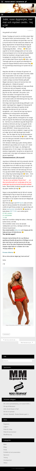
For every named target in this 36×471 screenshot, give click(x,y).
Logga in (5, 427)
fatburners (17, 230)
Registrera (6, 424)
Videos (5, 463)
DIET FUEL (13, 211)
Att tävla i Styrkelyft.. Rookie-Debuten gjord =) (16, 414)
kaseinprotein (10, 209)
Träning (5, 457)
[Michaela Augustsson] (18, 8)
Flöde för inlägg (7, 429)
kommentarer (6, 334)
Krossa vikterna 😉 (9, 252)
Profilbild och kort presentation (11, 452)
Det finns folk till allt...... (10, 340)
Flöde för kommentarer (9, 432)
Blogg (5, 447)
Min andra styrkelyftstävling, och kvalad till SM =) (16, 404)
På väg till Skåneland (9, 406)
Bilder (5, 444)
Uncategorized (7, 460)
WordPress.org (7, 434)
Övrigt (5, 449)
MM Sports (20, 203)
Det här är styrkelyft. (9, 411)
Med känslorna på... (26, 342)
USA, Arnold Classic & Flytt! (11, 409)
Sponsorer (6, 455)
